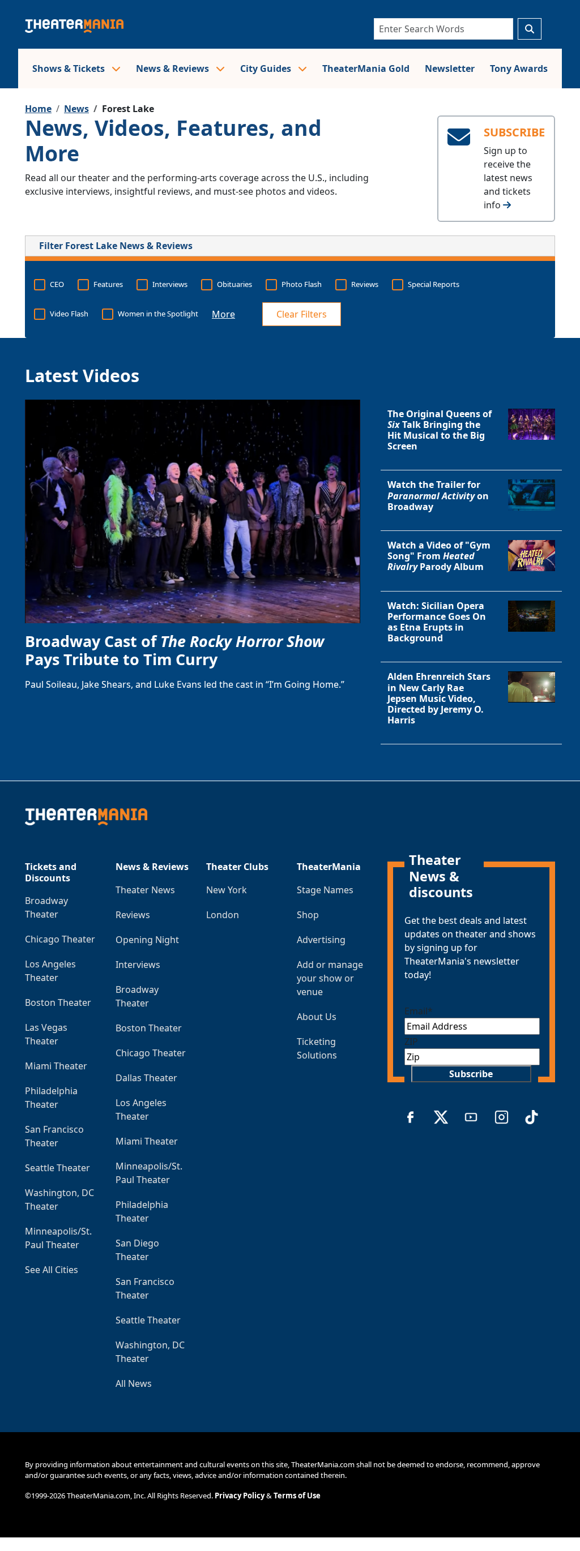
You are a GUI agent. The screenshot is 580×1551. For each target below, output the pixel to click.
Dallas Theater (146, 1078)
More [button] (223, 314)
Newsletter (450, 68)
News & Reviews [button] (173, 68)
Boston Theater (58, 1002)
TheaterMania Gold (366, 68)
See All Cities (51, 1269)
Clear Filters (301, 314)
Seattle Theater (57, 1168)
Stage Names (325, 890)
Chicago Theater (60, 939)
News (76, 108)
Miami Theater (56, 1066)
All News (134, 1383)
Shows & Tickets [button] (69, 68)
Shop (308, 915)
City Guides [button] (266, 68)
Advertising (321, 939)
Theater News (145, 890)
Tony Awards (519, 68)
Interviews (138, 964)
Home (38, 108)
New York (226, 890)
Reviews (133, 915)
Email (418, 1011)
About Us (316, 1016)
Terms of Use (297, 1495)
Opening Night (147, 939)
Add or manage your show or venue (330, 978)
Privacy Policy (240, 1495)
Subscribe (471, 1074)
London (222, 915)
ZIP (411, 1041)
